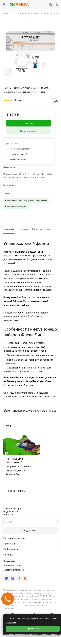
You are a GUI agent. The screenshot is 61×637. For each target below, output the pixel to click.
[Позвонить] (56, 4)
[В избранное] (53, 99)
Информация (10, 549)
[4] (10, 100)
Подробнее (11, 622)
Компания (9, 543)
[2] (6, 100)
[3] (8, 100)
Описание (8, 229)
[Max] (12, 578)
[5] (12, 100)
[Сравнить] (53, 102)
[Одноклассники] (25, 578)
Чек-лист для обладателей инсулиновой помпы (18, 462)
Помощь (8, 554)
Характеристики (41, 229)
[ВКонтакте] (6, 578)
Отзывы (23, 229)
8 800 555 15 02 (12, 565)
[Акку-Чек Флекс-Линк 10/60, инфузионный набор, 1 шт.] (30, 50)
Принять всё (33, 628)
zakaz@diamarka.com (14, 569)
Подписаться (30, 530)
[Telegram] (19, 578)
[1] (4, 100)
